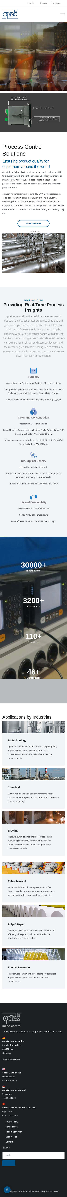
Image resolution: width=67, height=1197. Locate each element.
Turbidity (33, 376)
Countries (33, 642)
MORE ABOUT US (33, 223)
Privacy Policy (12, 1121)
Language (56, 3)
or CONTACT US (34, 231)
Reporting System (14, 1131)
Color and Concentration (33, 417)
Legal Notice (11, 1136)
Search (30, 3)
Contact (43, 3)
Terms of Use (12, 1126)
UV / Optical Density (33, 461)
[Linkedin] (33, 1186)
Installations (33, 570)
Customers (33, 606)
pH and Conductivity (33, 502)
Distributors (33, 678)
